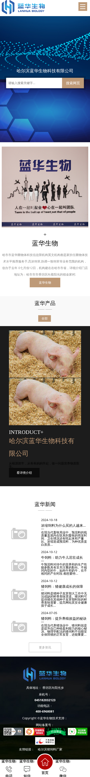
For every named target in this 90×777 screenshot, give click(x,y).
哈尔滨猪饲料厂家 (50, 749)
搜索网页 (73, 83)
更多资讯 (45, 647)
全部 (45, 318)
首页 (45, 773)
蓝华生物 (45, 282)
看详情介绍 (24, 473)
